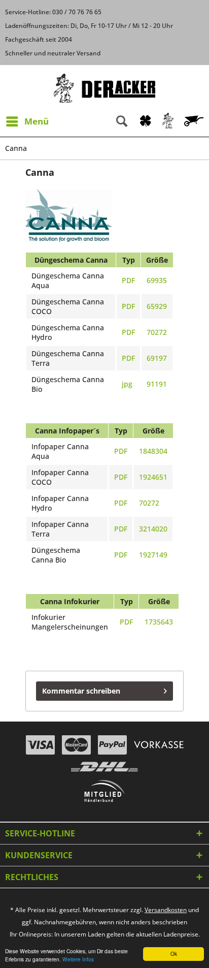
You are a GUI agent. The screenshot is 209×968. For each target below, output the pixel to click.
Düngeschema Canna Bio (55, 555)
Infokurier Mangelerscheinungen (69, 622)
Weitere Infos (78, 959)
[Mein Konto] (168, 121)
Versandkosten (166, 909)
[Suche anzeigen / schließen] (121, 121)
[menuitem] (27, 121)
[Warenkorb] (195, 121)
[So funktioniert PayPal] (112, 745)
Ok (173, 953)
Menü (36, 121)
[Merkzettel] (145, 121)
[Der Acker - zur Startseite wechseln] (104, 88)
